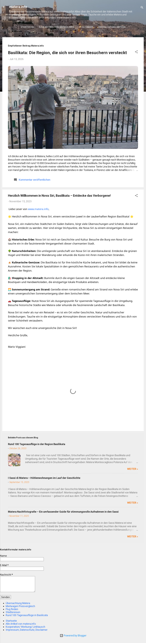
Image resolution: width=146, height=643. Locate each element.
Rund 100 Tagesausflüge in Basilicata (27, 615)
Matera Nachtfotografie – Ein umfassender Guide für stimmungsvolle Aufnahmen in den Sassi (63, 511)
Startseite (27, 27)
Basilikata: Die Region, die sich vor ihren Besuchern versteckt (67, 52)
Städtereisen (13, 612)
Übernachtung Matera (111, 27)
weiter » (132, 468)
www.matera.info (38, 209)
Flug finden (86, 27)
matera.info (18, 7)
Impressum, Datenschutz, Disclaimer (26, 629)
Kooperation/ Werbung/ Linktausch (25, 626)
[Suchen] (142, 7)
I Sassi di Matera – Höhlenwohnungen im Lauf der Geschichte (44, 477)
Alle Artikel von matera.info (56, 27)
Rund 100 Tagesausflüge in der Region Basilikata (36, 444)
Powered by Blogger (74, 635)
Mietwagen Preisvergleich (20, 606)
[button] (136, 52)
